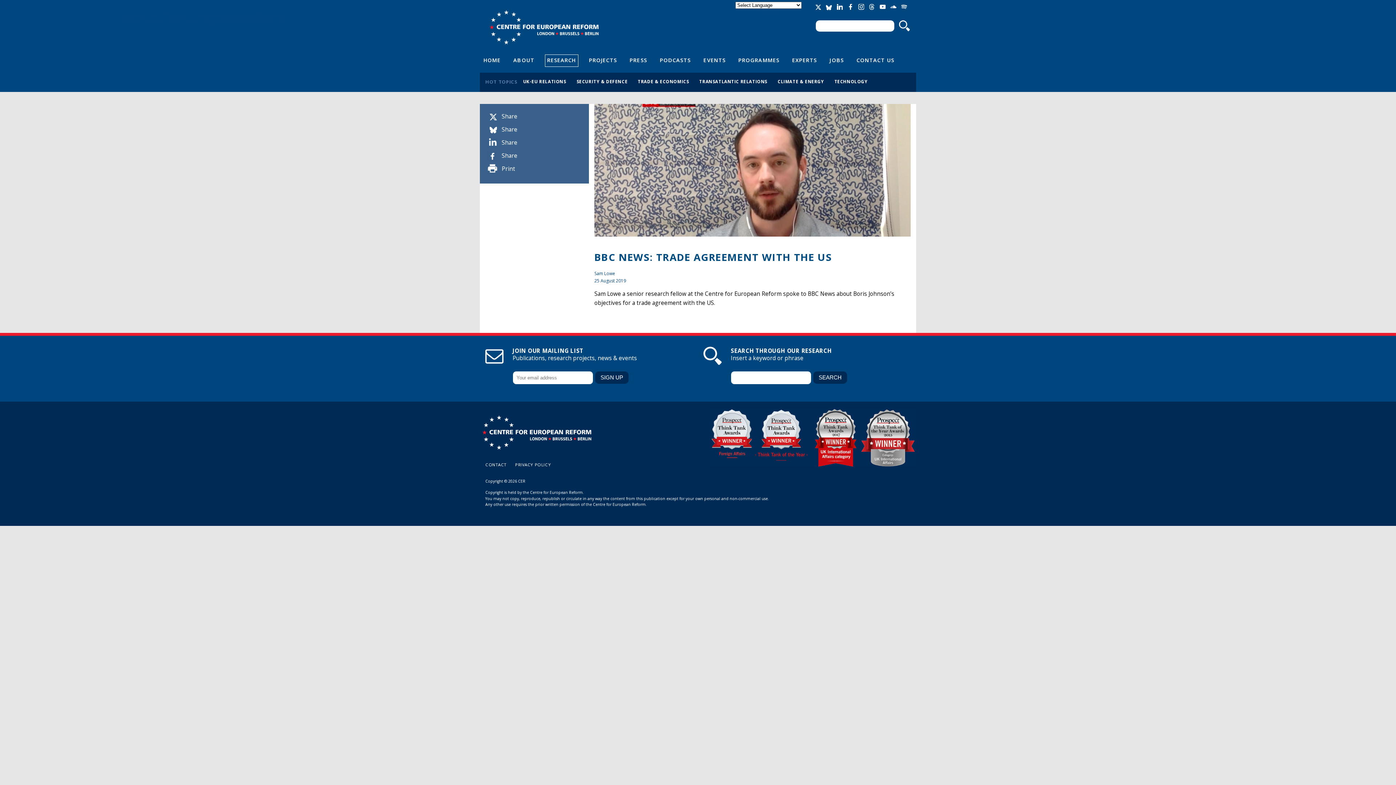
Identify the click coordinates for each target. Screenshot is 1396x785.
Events (714, 60)
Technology (851, 81)
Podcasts (675, 60)
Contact (496, 464)
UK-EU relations (544, 81)
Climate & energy (801, 81)
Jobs (836, 60)
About (523, 60)
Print (508, 169)
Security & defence (602, 81)
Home (492, 60)
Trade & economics (663, 81)
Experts (804, 60)
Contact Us (875, 60)
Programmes (758, 60)
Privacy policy (533, 464)
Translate (769, 11)
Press (638, 60)
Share (509, 116)
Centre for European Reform (544, 27)
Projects (603, 60)
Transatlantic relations (733, 81)
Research (561, 60)
